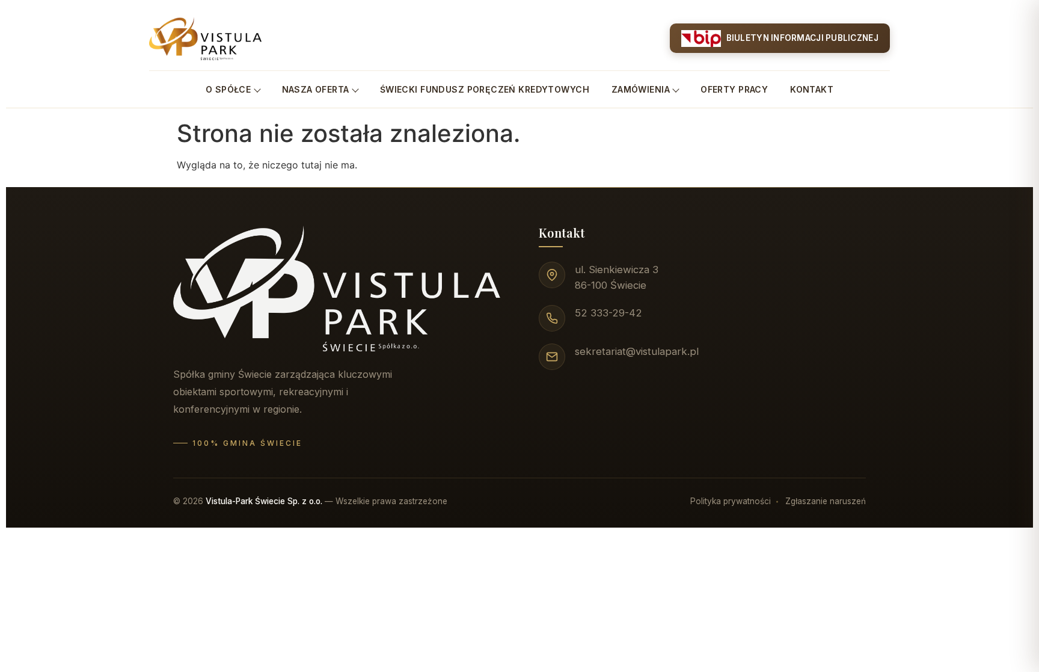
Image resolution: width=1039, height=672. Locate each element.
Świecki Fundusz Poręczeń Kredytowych (484, 89)
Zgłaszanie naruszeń (825, 501)
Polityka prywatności (730, 501)
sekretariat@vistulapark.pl (637, 351)
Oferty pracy (734, 89)
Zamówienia (640, 89)
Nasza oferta (315, 89)
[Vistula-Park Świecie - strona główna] (205, 38)
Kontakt (811, 89)
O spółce (228, 89)
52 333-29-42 (608, 313)
